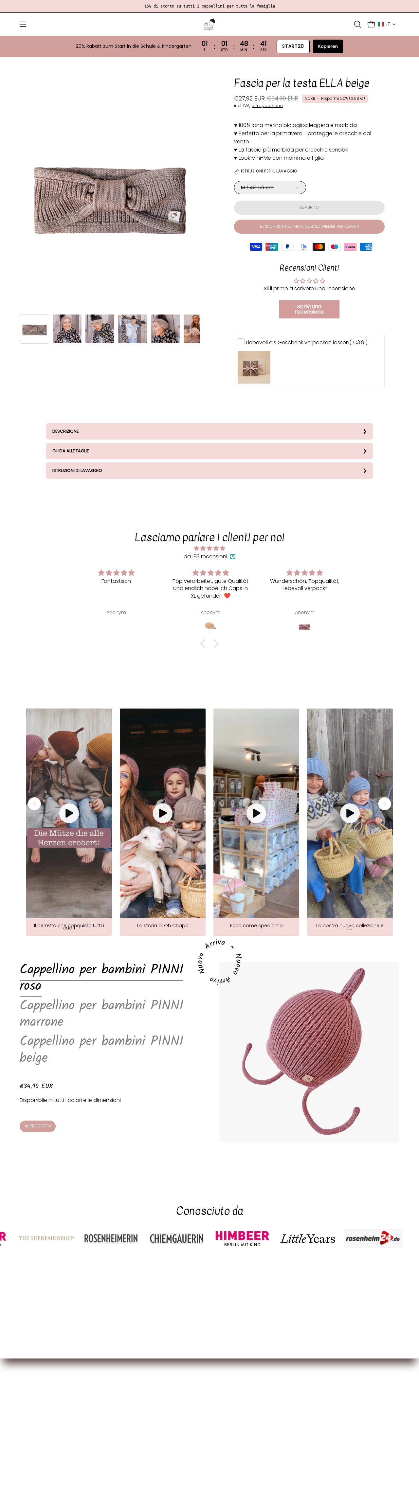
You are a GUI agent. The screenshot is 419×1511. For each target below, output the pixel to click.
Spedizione (132, 1390)
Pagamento (133, 1379)
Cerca (126, 1452)
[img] (209, 548)
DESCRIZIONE (65, 431)
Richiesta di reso (138, 1462)
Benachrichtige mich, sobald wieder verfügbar (309, 226)
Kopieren (328, 46)
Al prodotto (38, 1126)
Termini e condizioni (143, 1419)
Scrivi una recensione (309, 309)
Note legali (131, 1441)
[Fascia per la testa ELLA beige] (34, 329)
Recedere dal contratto (148, 1473)
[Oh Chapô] (209, 24)
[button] (357, 24)
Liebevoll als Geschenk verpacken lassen (307, 342)
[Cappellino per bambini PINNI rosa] (309, 1052)
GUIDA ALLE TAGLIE (70, 451)
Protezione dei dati (142, 1430)
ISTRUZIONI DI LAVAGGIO (77, 470)
